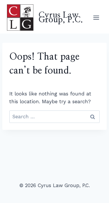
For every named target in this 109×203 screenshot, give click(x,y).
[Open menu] (96, 17)
